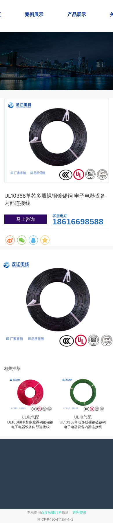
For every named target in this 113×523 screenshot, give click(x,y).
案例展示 (34, 14)
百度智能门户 (51, 512)
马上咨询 (25, 219)
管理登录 (79, 512)
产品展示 (77, 14)
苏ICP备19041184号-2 (55, 519)
